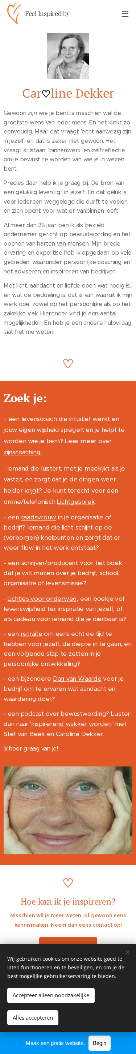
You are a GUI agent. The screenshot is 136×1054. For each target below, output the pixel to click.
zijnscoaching (22, 452)
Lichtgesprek (76, 502)
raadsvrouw (39, 517)
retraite (31, 634)
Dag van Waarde (77, 679)
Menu (125, 13)
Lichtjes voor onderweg (42, 599)
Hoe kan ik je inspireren (66, 901)
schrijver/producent (49, 563)
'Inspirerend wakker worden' (71, 724)
